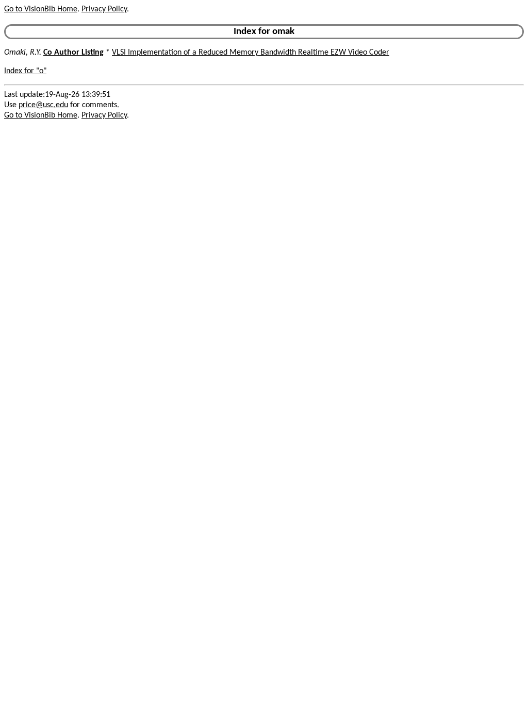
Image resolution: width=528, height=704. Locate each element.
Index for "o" (25, 71)
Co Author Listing (73, 52)
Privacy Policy (104, 9)
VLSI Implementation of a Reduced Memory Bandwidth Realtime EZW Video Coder (250, 52)
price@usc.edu (43, 105)
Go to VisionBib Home (40, 9)
